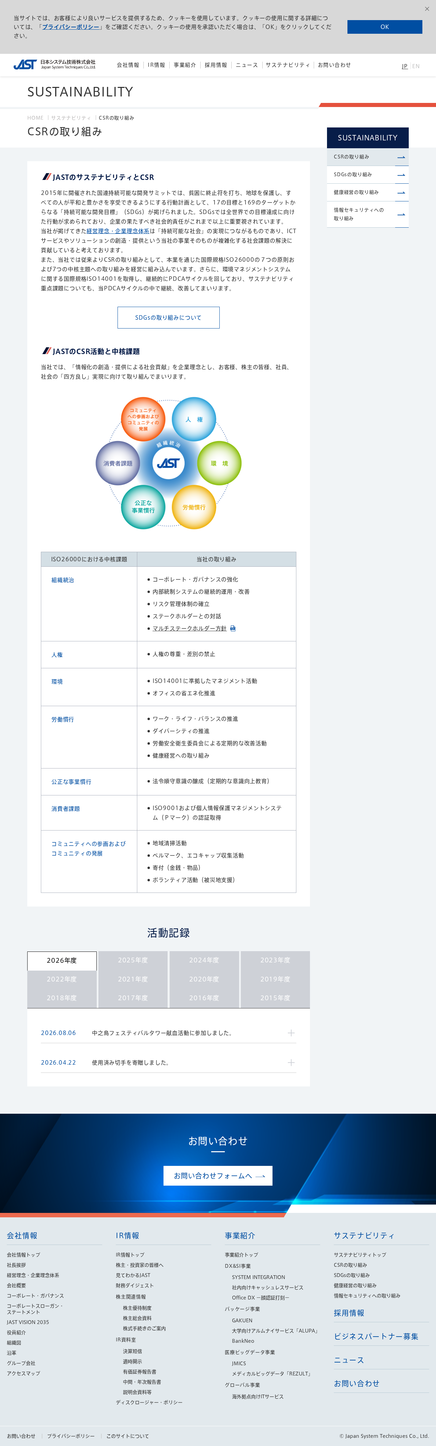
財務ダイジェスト (135, 1285)
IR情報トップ (130, 1254)
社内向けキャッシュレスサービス (267, 1287)
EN (416, 66)
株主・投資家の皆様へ (140, 1265)
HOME (35, 118)
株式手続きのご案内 (144, 1328)
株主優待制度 (137, 1308)
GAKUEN (242, 1320)
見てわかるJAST (133, 1275)
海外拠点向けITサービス (258, 1396)
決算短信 (132, 1351)
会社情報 (22, 1235)
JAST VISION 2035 (28, 1322)
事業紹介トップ (241, 1254)
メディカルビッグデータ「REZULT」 (272, 1373)
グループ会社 (21, 1363)
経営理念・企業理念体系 (118, 231)
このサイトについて (127, 1436)
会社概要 (16, 1285)
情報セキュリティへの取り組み (359, 214)
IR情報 (128, 1235)
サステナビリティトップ (360, 1254)
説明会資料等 (137, 1392)
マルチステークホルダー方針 (190, 628)
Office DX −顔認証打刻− (261, 1297)
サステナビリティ (71, 118)
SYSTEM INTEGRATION (258, 1277)
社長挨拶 (16, 1265)
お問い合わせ (21, 1436)
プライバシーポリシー (70, 27)
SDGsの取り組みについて (168, 317)
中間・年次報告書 (142, 1382)
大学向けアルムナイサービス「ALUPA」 (276, 1330)
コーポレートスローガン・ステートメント (35, 1309)
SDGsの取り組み (353, 174)
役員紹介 (16, 1332)
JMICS (239, 1363)
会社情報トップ (23, 1254)
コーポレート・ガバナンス (35, 1295)
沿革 (11, 1353)
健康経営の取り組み (356, 192)
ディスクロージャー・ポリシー (149, 1402)
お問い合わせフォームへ (213, 1175)
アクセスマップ (23, 1373)
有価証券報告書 (139, 1371)
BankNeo (243, 1341)
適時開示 (132, 1361)
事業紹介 (240, 1235)
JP (405, 66)
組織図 (14, 1342)
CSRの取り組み (351, 156)
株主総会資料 (137, 1318)
